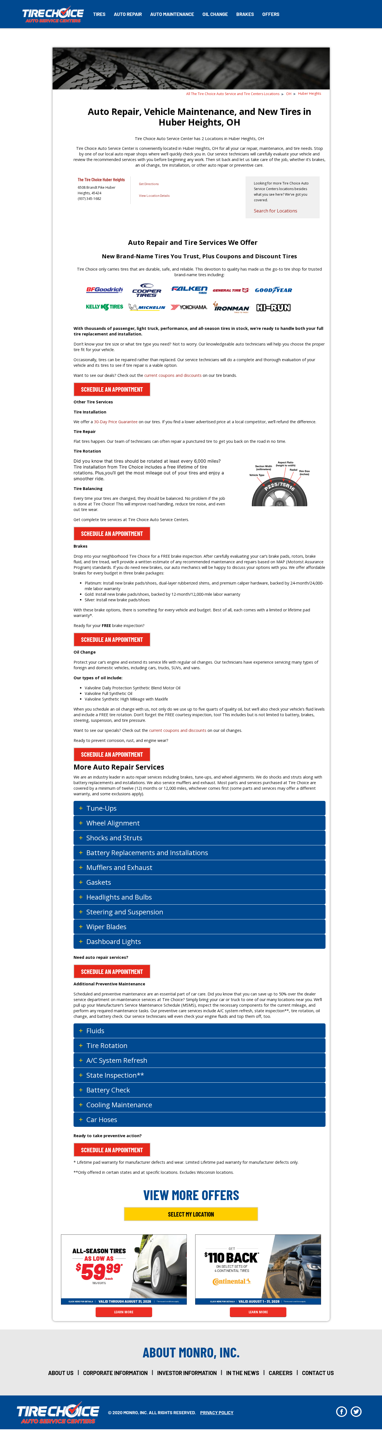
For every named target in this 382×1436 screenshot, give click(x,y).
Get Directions (149, 184)
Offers (270, 14)
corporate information (115, 1372)
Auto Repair (128, 14)
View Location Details (154, 195)
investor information (187, 1372)
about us (61, 1372)
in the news (242, 1372)
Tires (99, 14)
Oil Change (215, 14)
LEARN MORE (123, 1311)
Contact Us (318, 1372)
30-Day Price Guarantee (116, 421)
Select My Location (191, 1214)
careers (281, 1372)
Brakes (245, 14)
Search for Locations (275, 211)
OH (288, 93)
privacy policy (217, 1412)
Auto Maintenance (172, 14)
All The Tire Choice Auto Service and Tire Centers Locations (232, 93)
